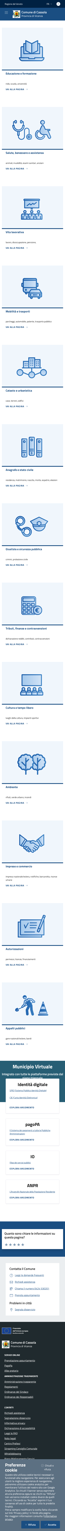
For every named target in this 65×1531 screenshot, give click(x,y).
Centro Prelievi (12, 1443)
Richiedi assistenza (14, 1413)
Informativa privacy (14, 1423)
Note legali (10, 1438)
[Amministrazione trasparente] (30, 1402)
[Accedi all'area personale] (58, 4)
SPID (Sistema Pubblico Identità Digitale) (28, 1090)
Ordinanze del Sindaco (16, 1392)
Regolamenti (11, 1387)
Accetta (54, 1525)
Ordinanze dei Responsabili (18, 1397)
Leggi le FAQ (11, 1433)
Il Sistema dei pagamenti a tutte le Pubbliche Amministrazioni (30, 1132)
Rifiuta (33, 1525)
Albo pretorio (11, 1371)
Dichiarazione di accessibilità (19, 1428)
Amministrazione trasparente (20, 1382)
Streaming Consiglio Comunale (20, 1448)
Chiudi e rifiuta (51, 1467)
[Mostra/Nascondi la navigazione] (6, 12)
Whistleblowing (12, 1454)
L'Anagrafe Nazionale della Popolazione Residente (32, 1191)
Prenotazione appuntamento (19, 1360)
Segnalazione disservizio (17, 1418)
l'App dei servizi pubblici (20, 1162)
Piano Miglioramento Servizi (19, 1459)
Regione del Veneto (14, 4)
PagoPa (8, 1365)
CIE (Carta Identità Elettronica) (24, 1097)
